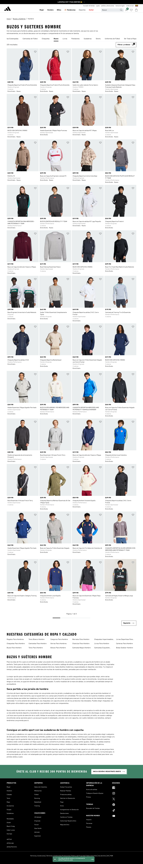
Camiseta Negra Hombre (81, 648)
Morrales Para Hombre (80, 639)
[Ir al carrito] (136, 10)
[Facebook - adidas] (124, 788)
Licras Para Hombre (101, 643)
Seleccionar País (91, 856)
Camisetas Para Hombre (37, 643)
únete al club (130, 5)
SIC (108, 856)
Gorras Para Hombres (58, 643)
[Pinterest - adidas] (124, 805)
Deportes (82, 10)
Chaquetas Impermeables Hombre (103, 640)
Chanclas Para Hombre (80, 643)
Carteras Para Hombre (124, 643)
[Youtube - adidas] (124, 816)
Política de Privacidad (78, 856)
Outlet (91, 10)
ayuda (98, 5)
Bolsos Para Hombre (58, 648)
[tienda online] (7, 8)
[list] (71, 38)
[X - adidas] (124, 799)
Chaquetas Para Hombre (16, 643)
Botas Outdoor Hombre (124, 648)
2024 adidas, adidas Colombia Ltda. (71, 861)
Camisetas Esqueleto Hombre (102, 648)
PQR (111, 856)
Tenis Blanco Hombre (36, 639)
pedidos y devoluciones (107, 5)
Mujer (42, 10)
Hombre (50, 10)
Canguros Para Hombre (59, 639)
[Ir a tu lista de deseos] (131, 10)
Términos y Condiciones (37, 856)
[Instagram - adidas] (124, 793)
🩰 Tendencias (69, 10)
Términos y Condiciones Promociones (58, 856)
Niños (59, 10)
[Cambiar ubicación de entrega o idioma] (136, 6)
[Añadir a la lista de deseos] (35, 52)
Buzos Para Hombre (14, 648)
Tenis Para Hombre (36, 648)
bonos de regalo (120, 5)
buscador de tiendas (89, 5)
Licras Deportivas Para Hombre (124, 640)
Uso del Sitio (102, 856)
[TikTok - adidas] (124, 810)
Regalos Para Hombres (15, 639)
